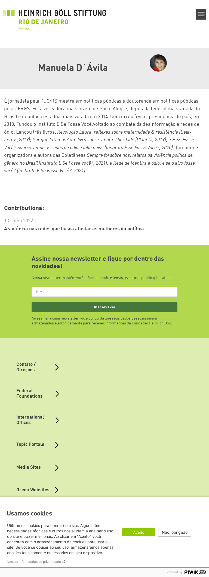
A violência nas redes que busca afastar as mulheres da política (74, 228)
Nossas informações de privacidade (34, 562)
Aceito (138, 532)
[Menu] (201, 14)
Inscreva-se (104, 307)
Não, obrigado (175, 532)
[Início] (54, 17)
